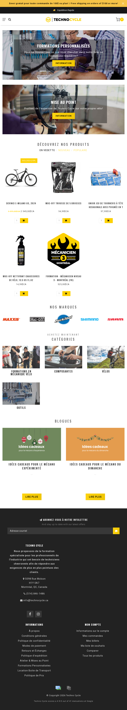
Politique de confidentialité (34, 640)
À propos (34, 631)
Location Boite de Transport (34, 670)
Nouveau (64, 150)
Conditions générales (34, 636)
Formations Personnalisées (34, 665)
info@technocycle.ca (35, 600)
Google (90, 701)
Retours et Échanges (34, 650)
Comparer (93, 650)
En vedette (47, 150)
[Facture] (69, 687)
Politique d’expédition (34, 655)
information (64, 63)
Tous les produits (93, 655)
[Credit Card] (58, 687)
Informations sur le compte (93, 631)
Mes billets (92, 640)
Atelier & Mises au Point (34, 660)
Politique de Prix (34, 675)
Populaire (80, 150)
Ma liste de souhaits (93, 645)
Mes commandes (93, 636)
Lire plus (31, 497)
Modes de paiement (34, 645)
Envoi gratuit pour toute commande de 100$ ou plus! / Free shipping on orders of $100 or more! (63, 3)
